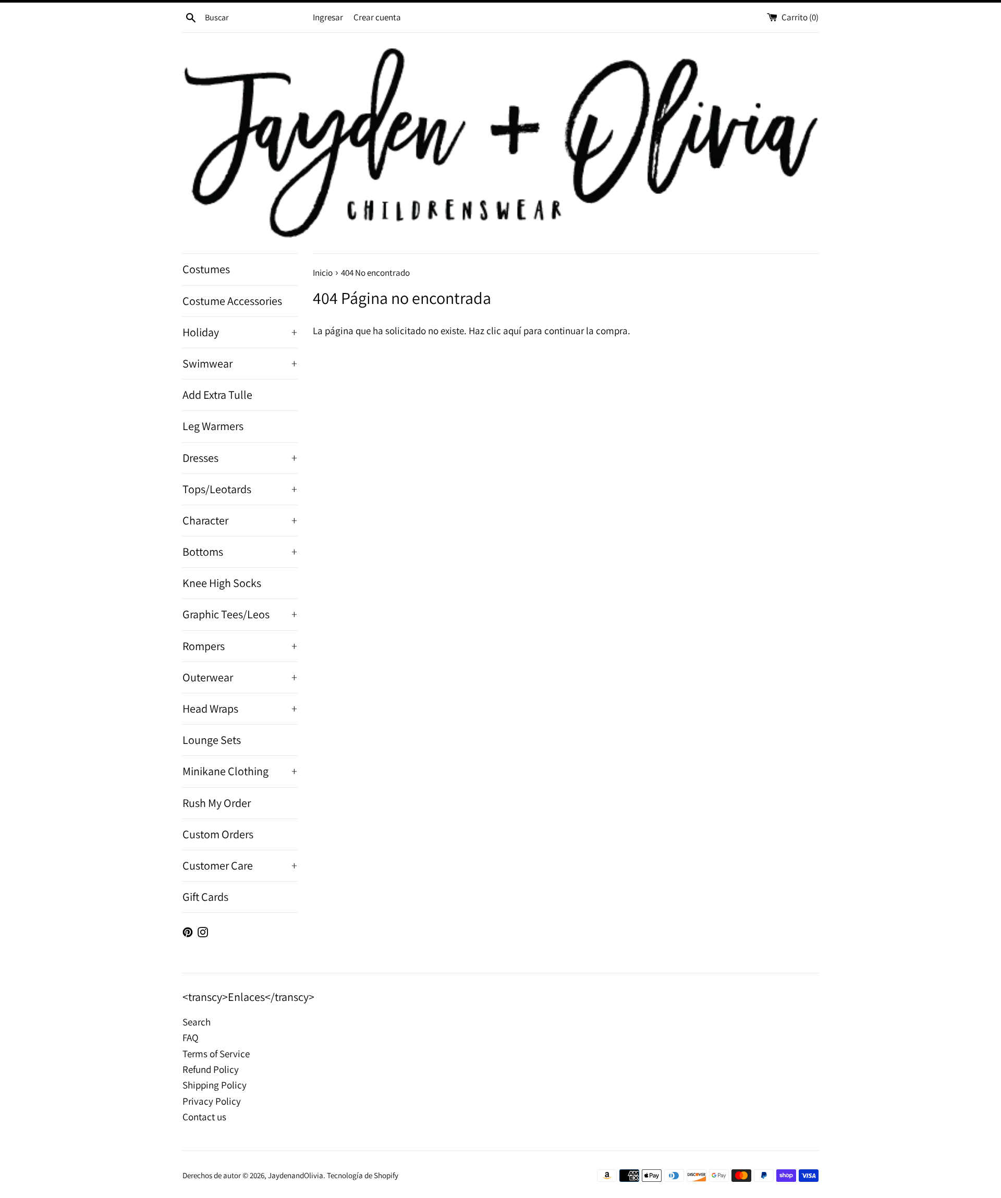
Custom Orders (217, 834)
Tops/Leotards (239, 489)
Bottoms (239, 551)
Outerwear (239, 677)
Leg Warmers (212, 426)
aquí (512, 330)
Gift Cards (205, 896)
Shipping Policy (214, 1085)
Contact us (204, 1116)
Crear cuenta (377, 17)
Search (196, 1022)
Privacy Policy (211, 1101)
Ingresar (328, 17)
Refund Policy (210, 1069)
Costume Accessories (232, 301)
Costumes (206, 269)
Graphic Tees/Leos (239, 614)
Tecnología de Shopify (362, 1175)
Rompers (239, 646)
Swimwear (239, 363)
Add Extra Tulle (217, 394)
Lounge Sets (211, 739)
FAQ (190, 1037)
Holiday (239, 332)
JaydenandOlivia (295, 1175)
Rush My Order (216, 803)
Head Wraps (239, 708)
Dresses (239, 457)
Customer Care (239, 865)
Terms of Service (216, 1053)
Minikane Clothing (239, 771)
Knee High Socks (221, 583)
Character (239, 520)
